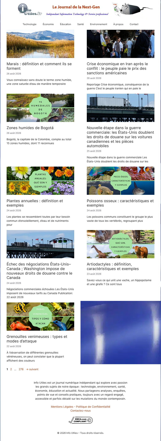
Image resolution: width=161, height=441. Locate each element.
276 (21, 369)
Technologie (29, 24)
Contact (134, 24)
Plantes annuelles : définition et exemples (35, 203)
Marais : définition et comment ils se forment (39, 66)
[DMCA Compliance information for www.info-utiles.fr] (80, 422)
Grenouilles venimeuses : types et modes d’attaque (37, 338)
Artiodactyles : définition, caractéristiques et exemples (113, 266)
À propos (118, 24)
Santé (80, 24)
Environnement (98, 24)
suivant (32, 369)
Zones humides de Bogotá (30, 128)
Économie (48, 24)
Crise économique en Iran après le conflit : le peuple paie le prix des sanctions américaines (117, 68)
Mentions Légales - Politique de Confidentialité (80, 406)
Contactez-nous (80, 410)
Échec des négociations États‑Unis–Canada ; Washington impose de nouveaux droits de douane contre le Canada (39, 271)
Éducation (65, 24)
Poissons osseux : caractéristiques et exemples (120, 203)
